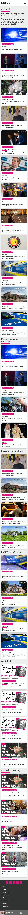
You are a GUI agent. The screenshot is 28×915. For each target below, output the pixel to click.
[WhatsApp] (7, 882)
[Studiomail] (17, 882)
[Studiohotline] (21, 882)
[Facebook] (10, 882)
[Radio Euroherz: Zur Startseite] (12, 2)
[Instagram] (14, 882)
